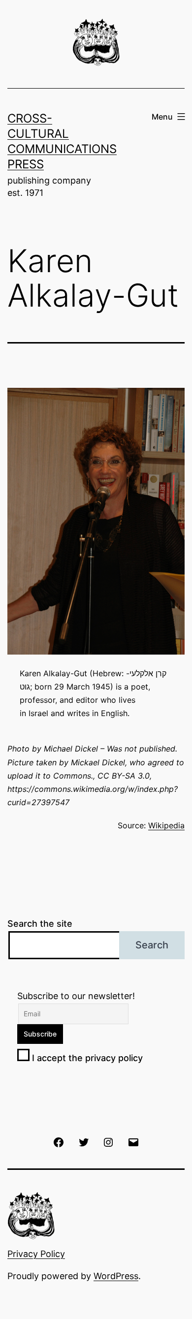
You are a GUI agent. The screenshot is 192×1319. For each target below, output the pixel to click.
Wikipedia (166, 825)
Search (151, 945)
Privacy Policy (36, 1254)
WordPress (116, 1276)
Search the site (39, 923)
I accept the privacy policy (86, 1058)
